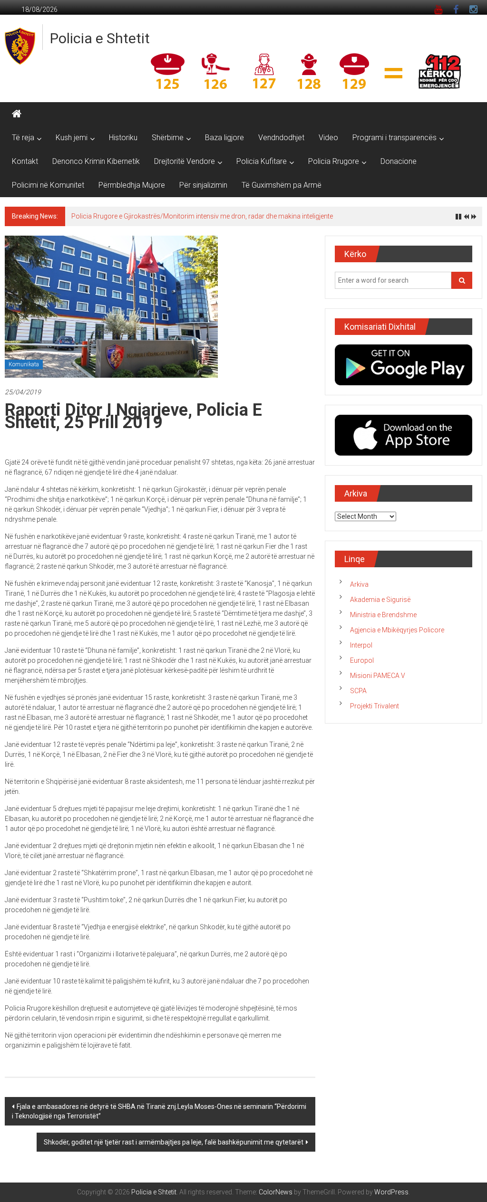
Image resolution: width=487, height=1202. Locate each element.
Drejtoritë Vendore (184, 161)
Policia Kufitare (261, 161)
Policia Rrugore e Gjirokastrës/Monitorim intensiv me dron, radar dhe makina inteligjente (202, 216)
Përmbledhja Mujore (131, 185)
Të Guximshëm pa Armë (281, 185)
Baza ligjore (224, 137)
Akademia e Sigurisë (380, 599)
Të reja (23, 137)
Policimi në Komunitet (48, 185)
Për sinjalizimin (203, 185)
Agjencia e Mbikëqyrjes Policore (397, 630)
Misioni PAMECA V (377, 675)
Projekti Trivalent (374, 706)
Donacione (398, 161)
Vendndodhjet (281, 137)
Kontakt (25, 161)
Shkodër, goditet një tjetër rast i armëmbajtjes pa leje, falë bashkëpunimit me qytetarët (173, 1142)
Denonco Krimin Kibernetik (96, 161)
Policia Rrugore (333, 161)
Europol (362, 660)
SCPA (358, 691)
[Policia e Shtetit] (17, 114)
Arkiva (359, 584)
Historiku (123, 137)
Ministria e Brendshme (383, 615)
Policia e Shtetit (100, 38)
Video (328, 137)
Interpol (361, 645)
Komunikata (24, 364)
